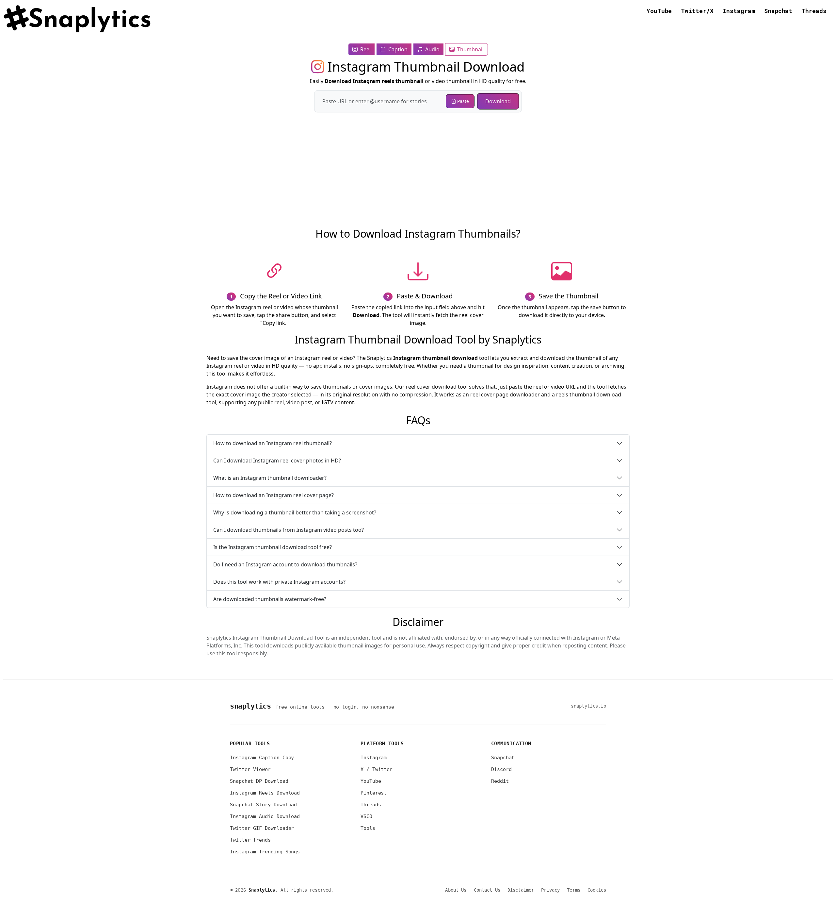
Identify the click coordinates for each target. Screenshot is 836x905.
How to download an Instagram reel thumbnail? (272, 443)
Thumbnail (470, 49)
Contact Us (487, 890)
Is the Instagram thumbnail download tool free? (272, 547)
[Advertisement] (418, 158)
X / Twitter (377, 769)
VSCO (366, 816)
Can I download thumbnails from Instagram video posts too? (288, 529)
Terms (573, 890)
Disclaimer (520, 890)
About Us (455, 890)
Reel (365, 49)
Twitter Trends (250, 840)
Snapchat (778, 11)
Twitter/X (697, 11)
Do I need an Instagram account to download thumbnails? (285, 564)
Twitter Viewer (250, 769)
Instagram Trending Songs (265, 852)
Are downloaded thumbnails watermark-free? (269, 599)
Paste (462, 101)
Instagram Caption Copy (262, 758)
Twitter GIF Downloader (262, 828)
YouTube (659, 11)
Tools (368, 828)
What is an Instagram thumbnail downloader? (270, 477)
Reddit (500, 781)
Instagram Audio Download (265, 816)
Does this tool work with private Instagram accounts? (279, 581)
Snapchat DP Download (259, 781)
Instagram (739, 11)
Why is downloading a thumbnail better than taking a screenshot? (294, 512)
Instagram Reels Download (265, 793)
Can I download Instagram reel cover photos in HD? (277, 460)
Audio (432, 49)
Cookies (596, 890)
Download (498, 101)
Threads (814, 11)
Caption (397, 49)
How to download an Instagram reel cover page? (273, 495)
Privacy (550, 890)
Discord (501, 769)
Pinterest (374, 793)
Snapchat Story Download (263, 805)
